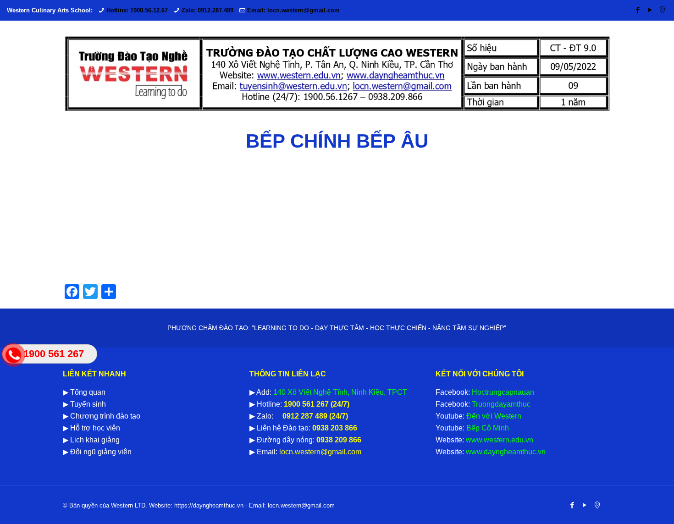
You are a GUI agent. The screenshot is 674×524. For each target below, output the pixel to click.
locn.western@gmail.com (319, 452)
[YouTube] (650, 10)
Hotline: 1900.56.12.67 (137, 10)
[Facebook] (637, 10)
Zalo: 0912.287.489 (207, 10)
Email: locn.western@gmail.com (293, 10)
